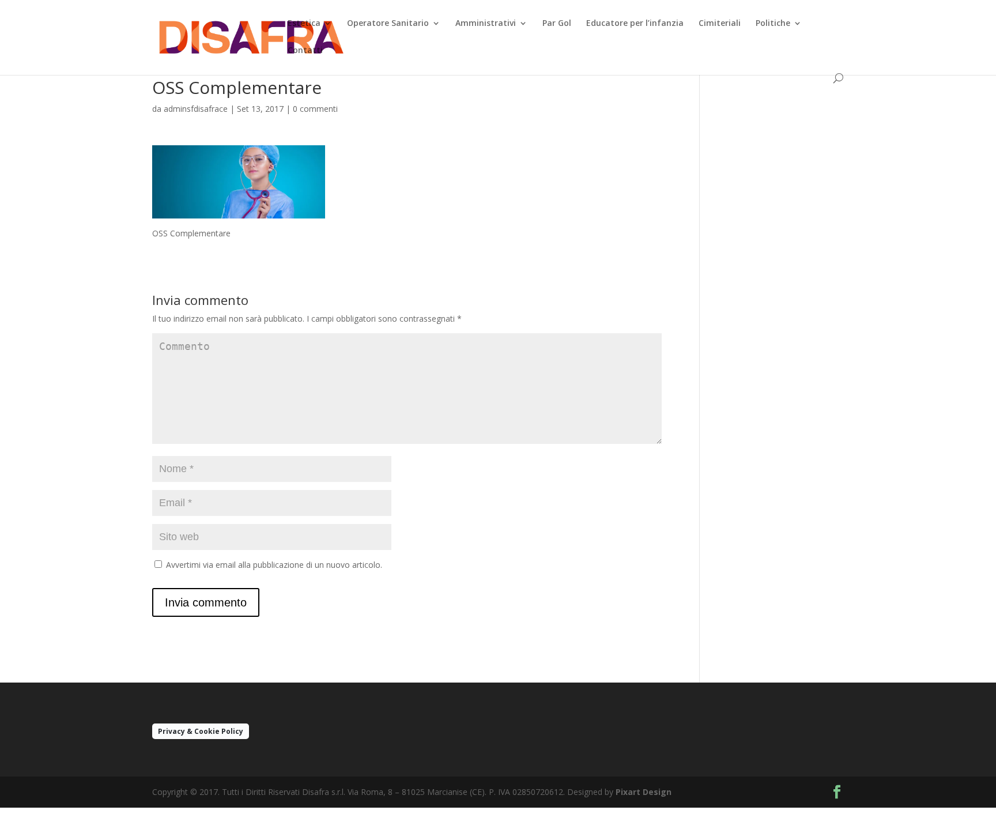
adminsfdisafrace (196, 108)
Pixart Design (643, 791)
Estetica (304, 23)
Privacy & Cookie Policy (200, 731)
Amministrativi (485, 23)
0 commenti (315, 108)
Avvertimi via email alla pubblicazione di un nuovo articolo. (274, 564)
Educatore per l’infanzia (635, 23)
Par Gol (556, 23)
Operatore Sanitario (388, 23)
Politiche (773, 23)
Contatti (305, 50)
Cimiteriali (720, 23)
